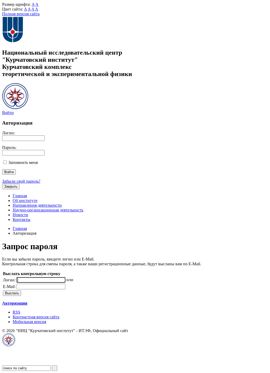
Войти (8, 112)
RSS (16, 312)
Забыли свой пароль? (21, 181)
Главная (20, 195)
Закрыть (10, 186)
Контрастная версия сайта (36, 317)
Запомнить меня (23, 162)
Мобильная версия (29, 321)
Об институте (25, 200)
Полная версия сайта (21, 14)
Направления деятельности (37, 205)
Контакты (21, 219)
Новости (20, 215)
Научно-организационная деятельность (48, 210)
